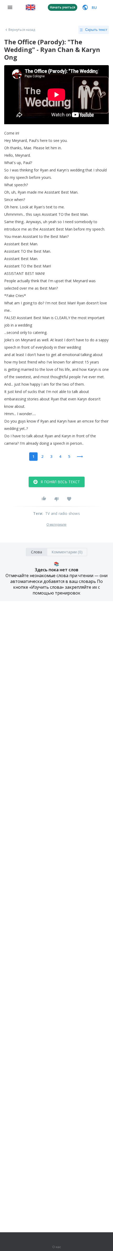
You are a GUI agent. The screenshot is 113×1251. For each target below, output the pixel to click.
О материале (56, 524)
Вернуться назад (21, 29)
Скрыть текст (96, 29)
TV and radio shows (62, 513)
